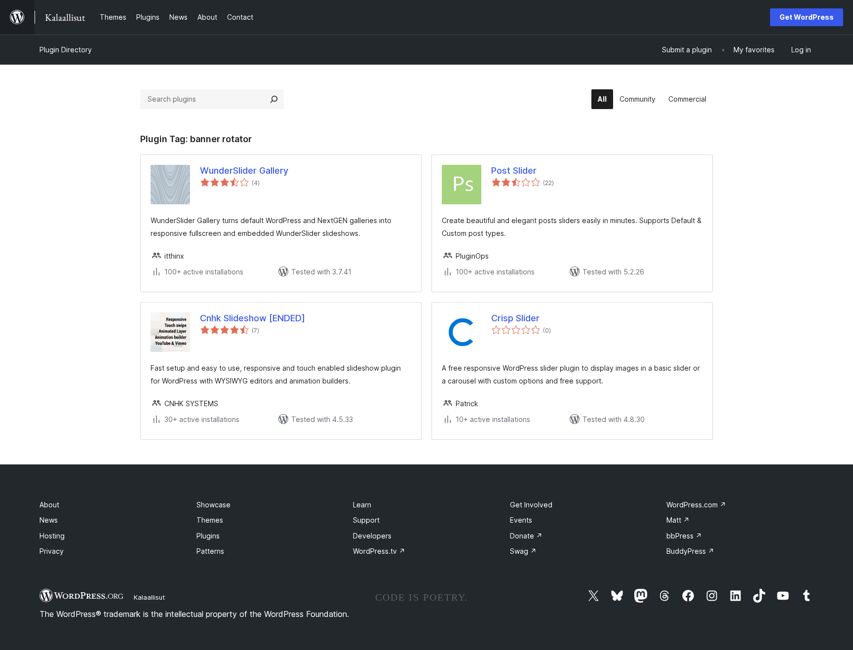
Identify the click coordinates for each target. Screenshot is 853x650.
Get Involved (531, 504)
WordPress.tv (379, 551)
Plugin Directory (65, 49)
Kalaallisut (149, 597)
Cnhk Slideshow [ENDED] (252, 318)
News (48, 520)
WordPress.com (696, 504)
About (49, 504)
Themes (209, 520)
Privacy (51, 551)
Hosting (52, 536)
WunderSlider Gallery (244, 170)
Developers (372, 536)
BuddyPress (690, 551)
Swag (523, 551)
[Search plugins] (274, 99)
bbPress (684, 536)
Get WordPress (806, 17)
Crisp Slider (515, 318)
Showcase (213, 504)
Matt (678, 520)
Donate (526, 536)
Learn (362, 504)
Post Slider (514, 170)
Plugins (208, 536)
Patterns (210, 551)
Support (366, 520)
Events (521, 520)
